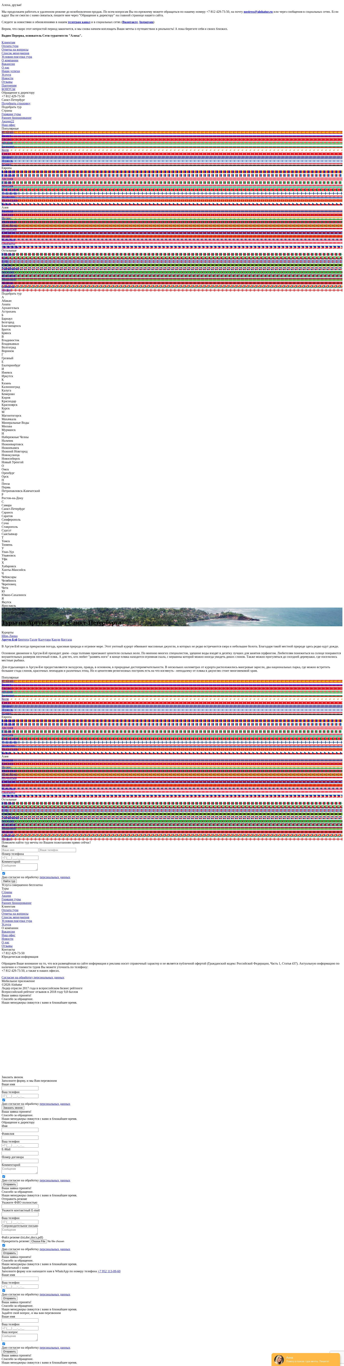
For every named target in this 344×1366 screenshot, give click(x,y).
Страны (7, 892)
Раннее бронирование (16, 903)
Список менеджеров (15, 917)
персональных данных (55, 877)
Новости (7, 78)
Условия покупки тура (17, 920)
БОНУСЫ (8, 89)
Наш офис (8, 935)
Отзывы (7, 82)
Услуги (6, 74)
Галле (33, 639)
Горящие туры (11, 899)
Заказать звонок (13, 1107)
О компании (10, 60)
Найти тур (9, 881)
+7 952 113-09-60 (109, 1271)
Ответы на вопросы (15, 913)
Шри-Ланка (10, 636)
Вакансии (8, 931)
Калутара (44, 639)
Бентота (23, 639)
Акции (6, 895)
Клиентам (8, 42)
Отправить (9, 1184)
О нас (5, 942)
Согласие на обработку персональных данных (33, 977)
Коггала (66, 639)
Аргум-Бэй (9, 639)
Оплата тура (10, 910)
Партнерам (9, 85)
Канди (56, 639)
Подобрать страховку (16, 103)
